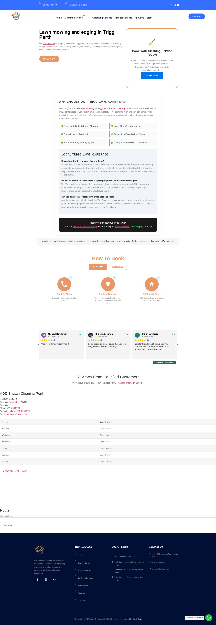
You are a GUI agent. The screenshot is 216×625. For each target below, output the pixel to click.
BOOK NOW (196, 16)
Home (59, 17)
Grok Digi (137, 619)
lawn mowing (49, 43)
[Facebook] (37, 581)
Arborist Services (123, 17)
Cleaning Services (73, 17)
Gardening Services (102, 17)
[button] (177, 345)
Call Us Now (117, 267)
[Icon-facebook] (171, 5)
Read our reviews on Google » (130, 383)
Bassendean (14, 402)
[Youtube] (178, 5)
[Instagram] (175, 5)
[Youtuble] (54, 581)
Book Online (97, 266)
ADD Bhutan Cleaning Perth (17, 471)
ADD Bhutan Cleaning (115, 108)
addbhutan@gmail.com (16, 414)
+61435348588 (23, 411)
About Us (139, 17)
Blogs (149, 17)
